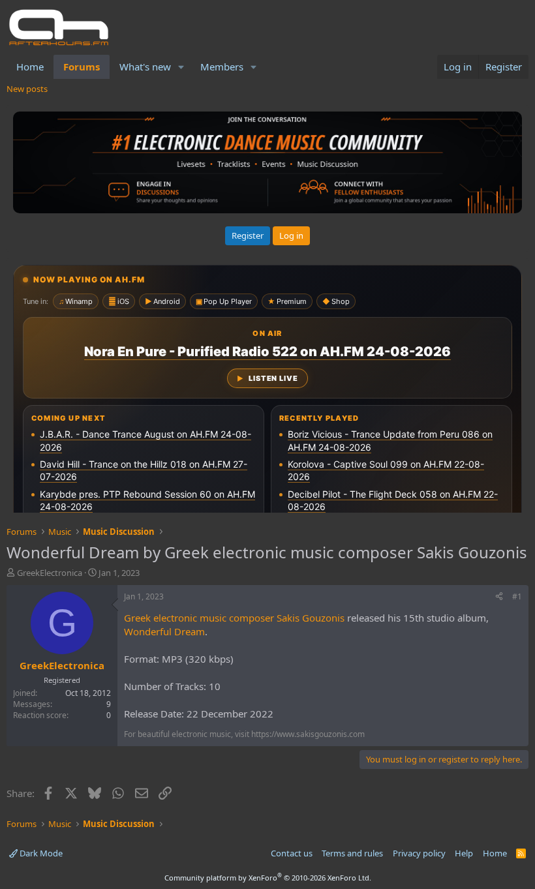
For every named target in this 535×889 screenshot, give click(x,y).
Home (30, 66)
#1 (517, 596)
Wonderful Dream (164, 631)
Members (221, 66)
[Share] (499, 597)
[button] (181, 67)
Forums (81, 66)
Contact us (292, 853)
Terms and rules (352, 853)
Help (464, 853)
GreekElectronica (49, 573)
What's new (145, 66)
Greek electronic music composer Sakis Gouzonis (234, 617)
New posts (27, 89)
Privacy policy (419, 853)
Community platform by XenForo (267, 877)
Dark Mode (40, 853)
